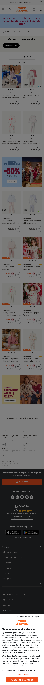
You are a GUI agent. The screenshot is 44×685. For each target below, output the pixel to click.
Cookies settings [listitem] (22, 674)
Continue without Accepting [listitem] (28, 616)
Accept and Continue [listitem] (22, 679)
